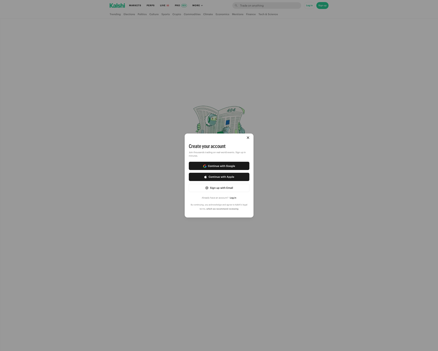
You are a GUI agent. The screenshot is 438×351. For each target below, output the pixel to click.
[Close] (248, 137)
